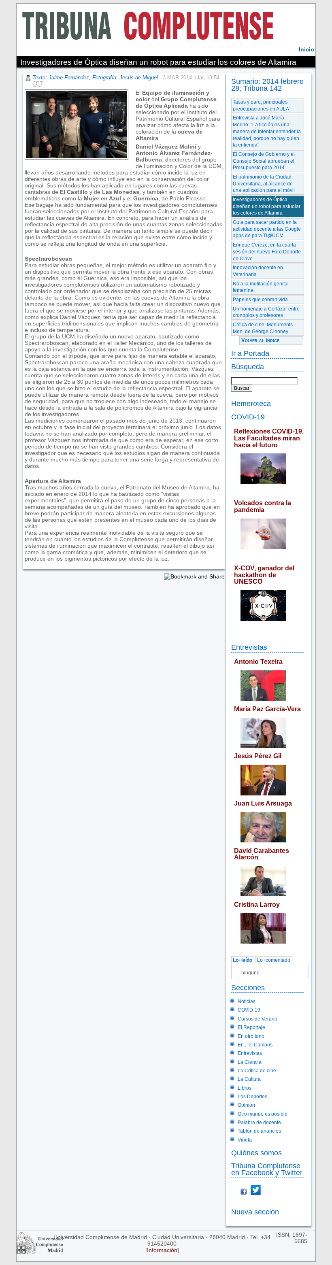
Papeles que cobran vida (260, 299)
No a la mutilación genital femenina (261, 287)
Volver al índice (260, 340)
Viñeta (245, 1140)
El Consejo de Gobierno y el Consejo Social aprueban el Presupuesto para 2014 (264, 160)
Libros (244, 1088)
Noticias (246, 1001)
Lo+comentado (273, 960)
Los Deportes (252, 1096)
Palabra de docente (259, 1122)
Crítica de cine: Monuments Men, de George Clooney (263, 328)
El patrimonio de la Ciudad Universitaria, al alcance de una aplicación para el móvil (264, 183)
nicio (306, 49)
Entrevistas (249, 647)
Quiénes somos (256, 1152)
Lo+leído (242, 960)
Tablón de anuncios (259, 1131)
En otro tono (251, 1036)
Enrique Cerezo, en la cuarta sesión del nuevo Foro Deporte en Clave (267, 251)
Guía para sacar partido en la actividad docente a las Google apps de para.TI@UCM (267, 228)
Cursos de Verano (257, 1019)
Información (162, 1250)
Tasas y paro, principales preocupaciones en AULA (261, 105)
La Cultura (249, 1079)
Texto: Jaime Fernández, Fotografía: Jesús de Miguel (95, 77)
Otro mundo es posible (262, 1114)
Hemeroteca (251, 403)
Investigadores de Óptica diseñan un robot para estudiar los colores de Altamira (266, 206)
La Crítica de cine (257, 1071)
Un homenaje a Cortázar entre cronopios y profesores (266, 312)
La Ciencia (250, 1062)
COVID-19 (248, 416)
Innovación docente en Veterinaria (258, 271)
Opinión (246, 1105)
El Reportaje (251, 1027)
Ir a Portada (250, 353)
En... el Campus (255, 1045)
